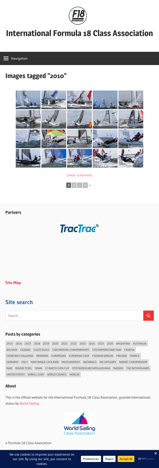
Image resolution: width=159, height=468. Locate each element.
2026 (110, 343)
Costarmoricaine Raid (106, 349)
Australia (139, 343)
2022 (74, 343)
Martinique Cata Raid (45, 362)
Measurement (71, 362)
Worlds (75, 374)
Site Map (13, 282)
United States (16, 374)
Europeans (58, 355)
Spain (38, 368)
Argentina (123, 343)
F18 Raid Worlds (102, 355)
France (135, 355)
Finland (121, 355)
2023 (83, 343)
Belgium (12, 349)
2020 (55, 343)
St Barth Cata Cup (57, 368)
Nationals (89, 362)
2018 (37, 343)
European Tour (79, 355)
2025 (101, 343)
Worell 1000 (36, 374)
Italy (25, 362)
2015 (10, 343)
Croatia (129, 349)
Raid (9, 368)
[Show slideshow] (79, 175)
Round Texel (23, 368)
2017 (28, 343)
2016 (19, 343)
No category (108, 362)
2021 (64, 343)
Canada (25, 349)
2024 (92, 343)
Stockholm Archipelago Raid (91, 368)
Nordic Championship (133, 362)
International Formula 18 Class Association (79, 33)
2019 (46, 343)
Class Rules (41, 349)
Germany (12, 362)
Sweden (118, 368)
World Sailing (29, 403)
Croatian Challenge (20, 355)
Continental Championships (70, 349)
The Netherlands (137, 368)
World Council (57, 374)
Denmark (42, 355)
